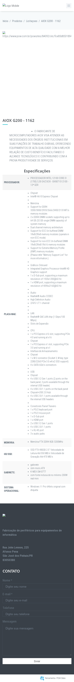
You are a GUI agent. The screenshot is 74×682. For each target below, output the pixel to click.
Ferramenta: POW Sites (55, 678)
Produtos (17, 21)
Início (5, 21)
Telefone (8, 608)
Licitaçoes (31, 21)
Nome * (7, 580)
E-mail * (7, 594)
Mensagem (10, 621)
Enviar (37, 661)
